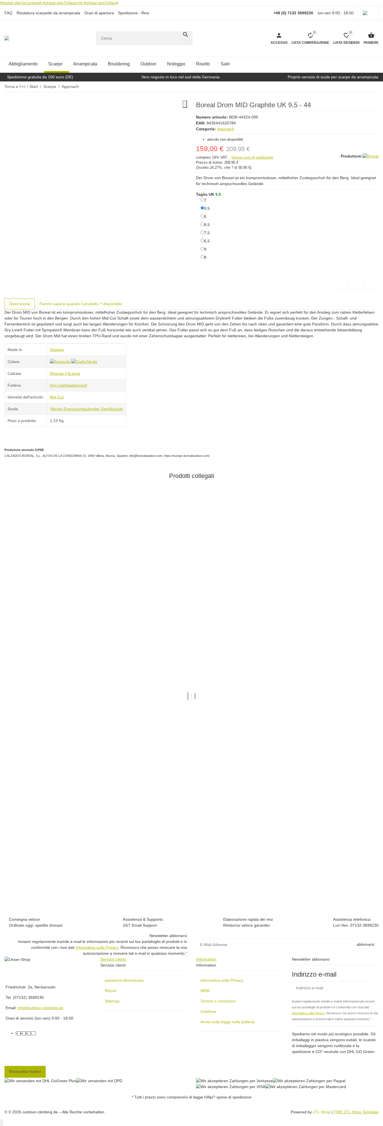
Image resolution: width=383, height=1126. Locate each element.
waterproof (77, 385)
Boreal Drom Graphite (24, 882)
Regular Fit (60, 373)
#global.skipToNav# (101, 3)
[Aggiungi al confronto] (341, 283)
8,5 (207, 224)
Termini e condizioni (218, 1001)
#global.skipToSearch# (63, 3)
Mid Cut (57, 397)
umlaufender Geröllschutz (100, 409)
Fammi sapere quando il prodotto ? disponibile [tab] (81, 304)
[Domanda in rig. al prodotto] (371, 283)
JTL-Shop (322, 1112)
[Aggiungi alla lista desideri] (356, 283)
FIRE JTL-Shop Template (356, 1112)
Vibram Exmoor (63, 409)
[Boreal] (371, 156)
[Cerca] (186, 34)
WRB (204, 990)
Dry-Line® (59, 385)
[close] (185, 104)
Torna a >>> (15, 86)
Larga (75, 373)
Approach (225, 129)
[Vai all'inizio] (1, 1123)
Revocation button (25, 1071)
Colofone (208, 1011)
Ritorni (110, 990)
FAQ (8, 13)
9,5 (207, 208)
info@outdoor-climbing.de (40, 1008)
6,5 (207, 240)
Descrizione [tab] (19, 304)
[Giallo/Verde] (84, 361)
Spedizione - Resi (133, 13)
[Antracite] (60, 361)
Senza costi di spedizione (252, 157)
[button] (368, 13)
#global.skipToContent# (21, 3)
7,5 (207, 232)
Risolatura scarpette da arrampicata (48, 13)
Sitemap (112, 1001)
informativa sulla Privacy (97, 947)
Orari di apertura (99, 13)
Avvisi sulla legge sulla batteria (227, 1022)
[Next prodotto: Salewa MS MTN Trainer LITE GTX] (378, 86)
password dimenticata (124, 980)
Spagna (57, 349)
